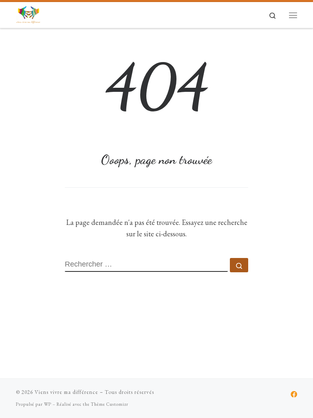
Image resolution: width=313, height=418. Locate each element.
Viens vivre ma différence (66, 392)
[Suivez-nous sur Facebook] (294, 394)
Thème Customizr (109, 404)
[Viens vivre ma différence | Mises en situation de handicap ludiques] (28, 13)
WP (47, 404)
